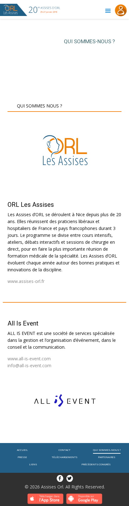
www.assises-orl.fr (26, 281)
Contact (64, 449)
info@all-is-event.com (29, 365)
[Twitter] (69, 478)
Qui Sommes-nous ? (107, 449)
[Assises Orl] (13, 9)
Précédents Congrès (96, 464)
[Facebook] (60, 478)
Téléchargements (64, 457)
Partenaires (106, 457)
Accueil (22, 449)
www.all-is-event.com (29, 359)
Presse (22, 457)
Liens (33, 464)
